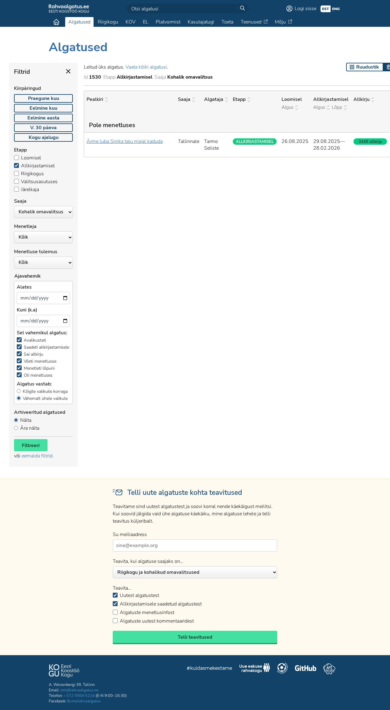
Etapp (239, 99)
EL (145, 22)
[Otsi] (242, 8)
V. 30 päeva (43, 127)
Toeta (227, 22)
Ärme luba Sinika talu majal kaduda (125, 141)
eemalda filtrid (37, 456)
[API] (329, 668)
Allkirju (361, 99)
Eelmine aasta (43, 118)
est (325, 8)
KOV (131, 22)
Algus (287, 107)
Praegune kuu (43, 98)
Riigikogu (108, 22)
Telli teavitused (195, 637)
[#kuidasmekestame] (209, 669)
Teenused (251, 22)
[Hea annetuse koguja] (282, 668)
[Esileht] (56, 22)
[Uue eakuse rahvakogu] (254, 668)
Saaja (184, 99)
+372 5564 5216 (79, 695)
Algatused (79, 22)
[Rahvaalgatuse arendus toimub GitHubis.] (305, 669)
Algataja (213, 99)
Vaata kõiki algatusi (146, 67)
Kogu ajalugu (43, 137)
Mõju (280, 22)
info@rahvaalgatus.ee (79, 690)
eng (336, 8)
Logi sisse (305, 8)
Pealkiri (95, 99)
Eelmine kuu (43, 108)
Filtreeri (31, 445)
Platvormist (168, 22)
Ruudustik (367, 67)
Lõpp (337, 107)
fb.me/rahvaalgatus (84, 701)
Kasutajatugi (201, 22)
